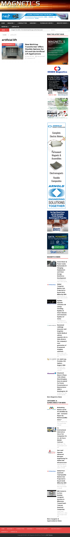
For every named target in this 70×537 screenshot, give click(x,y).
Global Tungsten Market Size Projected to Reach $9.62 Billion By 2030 (61, 289)
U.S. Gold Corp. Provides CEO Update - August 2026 (62, 362)
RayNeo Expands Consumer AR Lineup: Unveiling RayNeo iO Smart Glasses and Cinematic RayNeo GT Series (62, 310)
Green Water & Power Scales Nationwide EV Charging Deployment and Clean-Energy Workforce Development (62, 270)
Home (3, 23)
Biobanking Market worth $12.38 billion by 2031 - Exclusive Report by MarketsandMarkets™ (62, 413)
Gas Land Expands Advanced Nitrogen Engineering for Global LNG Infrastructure (62, 456)
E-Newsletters (22, 23)
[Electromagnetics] (12, 51)
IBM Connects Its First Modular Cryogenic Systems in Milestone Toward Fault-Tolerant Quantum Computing (61, 500)
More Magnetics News (54, 397)
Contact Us (15, 26)
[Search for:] (59, 30)
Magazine (10, 23)
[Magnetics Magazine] (35, 10)
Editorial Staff (41, 56)
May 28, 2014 (30, 56)
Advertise (4, 26)
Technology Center (46, 23)
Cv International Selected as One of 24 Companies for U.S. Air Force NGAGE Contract (62, 435)
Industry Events (62, 23)
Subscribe (33, 23)
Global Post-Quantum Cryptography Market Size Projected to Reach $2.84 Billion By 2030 (61, 477)
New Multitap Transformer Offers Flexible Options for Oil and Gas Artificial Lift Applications (35, 49)
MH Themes (49, 535)
